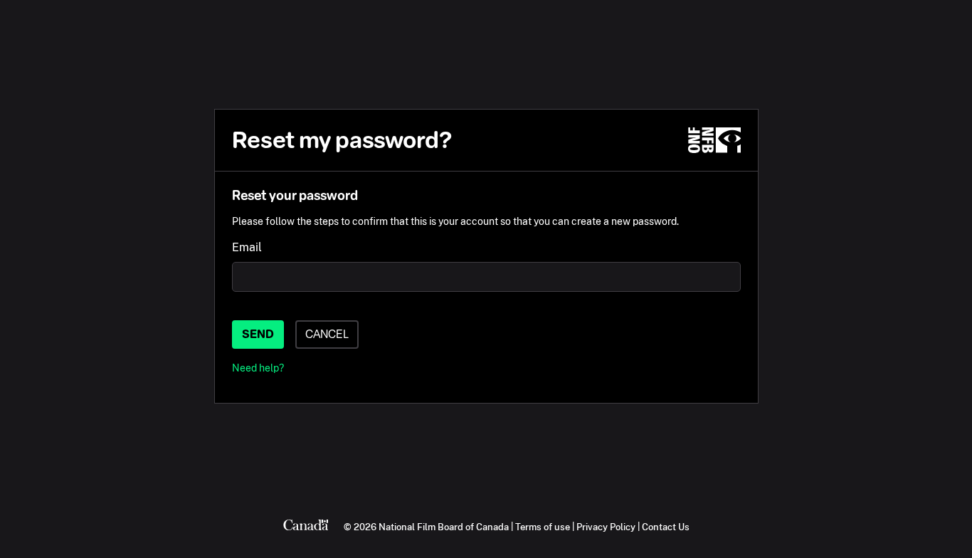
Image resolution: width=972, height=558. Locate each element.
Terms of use (542, 526)
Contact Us (666, 526)
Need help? (258, 368)
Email (247, 247)
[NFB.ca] (714, 140)
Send (258, 334)
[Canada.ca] (306, 526)
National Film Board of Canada (444, 526)
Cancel (327, 334)
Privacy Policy (605, 526)
